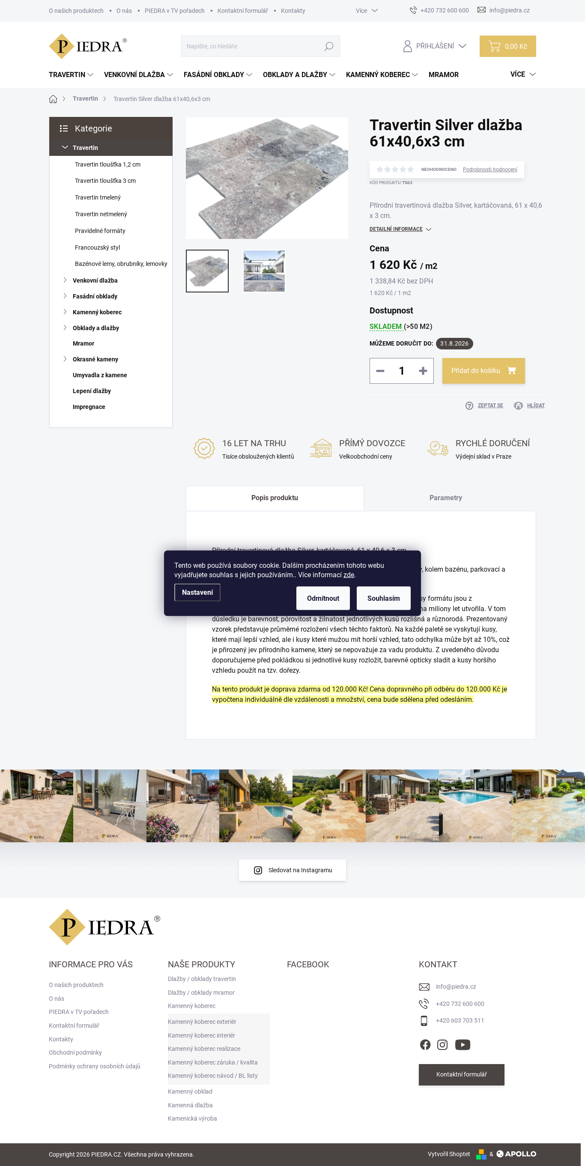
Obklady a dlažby (96, 328)
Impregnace (89, 406)
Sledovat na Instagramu (300, 870)
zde (348, 574)
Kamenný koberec (97, 312)
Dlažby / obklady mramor (201, 992)
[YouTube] (462, 1043)
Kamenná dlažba (190, 1105)
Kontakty (293, 10)
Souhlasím (383, 598)
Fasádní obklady (95, 296)
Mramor (83, 343)
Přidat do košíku (475, 371)
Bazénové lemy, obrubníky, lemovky (121, 263)
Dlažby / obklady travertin (202, 978)
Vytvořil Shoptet (449, 1154)
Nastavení (197, 592)
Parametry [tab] (446, 498)
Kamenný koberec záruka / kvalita (213, 1062)
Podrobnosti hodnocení (490, 170)
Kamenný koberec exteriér (202, 1021)
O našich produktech (76, 10)
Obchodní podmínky (75, 1052)
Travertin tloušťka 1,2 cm (107, 164)
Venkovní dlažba (95, 280)
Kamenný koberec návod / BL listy (213, 1075)
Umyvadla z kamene (100, 375)
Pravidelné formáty (100, 230)
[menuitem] (72, 75)
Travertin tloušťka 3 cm (105, 180)
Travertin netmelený (101, 214)
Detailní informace (396, 229)
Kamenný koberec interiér (201, 1035)
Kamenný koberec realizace (204, 1048)
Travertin (85, 147)
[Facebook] (425, 1043)
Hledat (329, 46)
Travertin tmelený (98, 197)
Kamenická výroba (192, 1118)
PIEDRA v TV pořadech (175, 10)
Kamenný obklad (190, 1091)
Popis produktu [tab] (274, 498)
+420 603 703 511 (460, 1020)
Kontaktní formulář (243, 10)
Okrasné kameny (95, 359)
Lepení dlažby (92, 391)
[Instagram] (442, 1043)
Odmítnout (323, 598)
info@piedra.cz (456, 986)
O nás (124, 10)
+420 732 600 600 (460, 1003)
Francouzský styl (97, 247)
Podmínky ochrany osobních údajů (94, 1066)
